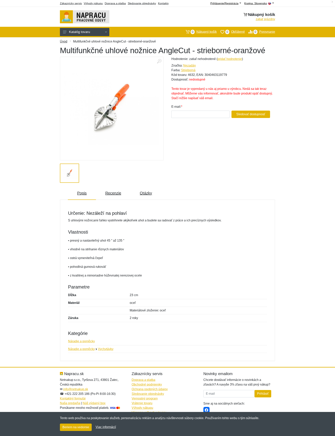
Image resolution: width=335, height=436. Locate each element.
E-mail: (176, 106)
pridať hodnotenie (230, 59)
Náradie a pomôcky (81, 341)
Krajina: (255, 3)
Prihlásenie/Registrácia (224, 3)
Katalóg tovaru (79, 32)
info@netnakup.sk (75, 389)
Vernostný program (145, 398)
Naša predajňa (70, 403)
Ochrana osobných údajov (150, 389)
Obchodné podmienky (147, 384)
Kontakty (163, 3)
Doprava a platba (115, 3)
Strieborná (188, 70)
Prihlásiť (263, 393)
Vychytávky (105, 349)
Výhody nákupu (93, 3)
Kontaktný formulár (73, 398)
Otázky (146, 193)
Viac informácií (106, 427)
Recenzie (113, 193)
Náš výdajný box (94, 403)
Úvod (63, 41)
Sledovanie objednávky (142, 3)
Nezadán (189, 65)
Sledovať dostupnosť (250, 114)
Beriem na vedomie (75, 427)
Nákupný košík (204, 32)
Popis (82, 193)
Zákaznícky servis (71, 3)
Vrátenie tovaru (142, 403)
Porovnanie (265, 32)
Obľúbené (235, 32)
